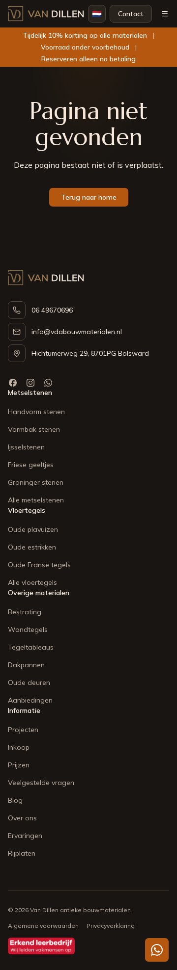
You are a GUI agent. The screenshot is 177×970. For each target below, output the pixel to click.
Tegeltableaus (31, 647)
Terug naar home (89, 197)
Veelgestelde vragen (41, 782)
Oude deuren (29, 682)
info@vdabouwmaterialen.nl (76, 331)
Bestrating (24, 611)
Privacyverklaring (111, 925)
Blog (15, 800)
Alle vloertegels (32, 582)
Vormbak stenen (34, 429)
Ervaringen (25, 835)
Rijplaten (21, 853)
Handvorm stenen (36, 411)
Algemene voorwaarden (43, 925)
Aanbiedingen (30, 700)
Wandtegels (28, 629)
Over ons (22, 817)
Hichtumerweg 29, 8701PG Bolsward (90, 353)
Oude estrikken (32, 547)
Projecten (23, 729)
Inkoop (19, 747)
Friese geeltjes (31, 464)
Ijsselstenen (26, 447)
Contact (131, 13)
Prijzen (19, 764)
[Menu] (165, 14)
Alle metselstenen (36, 500)
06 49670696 (52, 310)
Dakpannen (26, 664)
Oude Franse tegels (39, 564)
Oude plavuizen (33, 529)
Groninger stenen (35, 482)
